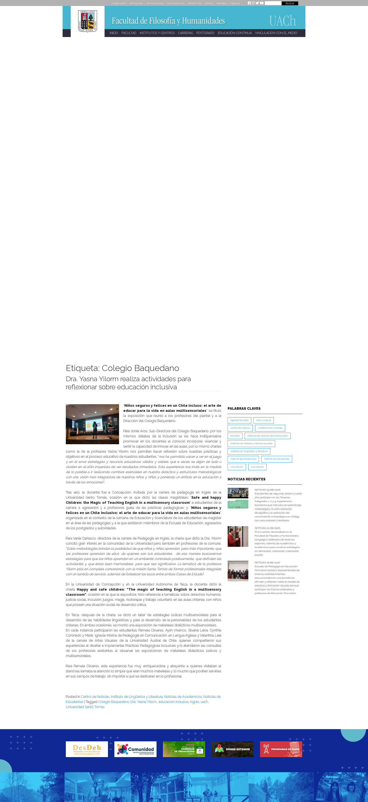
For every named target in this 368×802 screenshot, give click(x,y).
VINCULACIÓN (257, 466)
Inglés (194, 702)
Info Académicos (155, 3)
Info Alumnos (136, 3)
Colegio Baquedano (113, 702)
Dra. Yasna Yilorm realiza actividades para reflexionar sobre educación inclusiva (128, 383)
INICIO (114, 33)
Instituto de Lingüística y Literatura (137, 697)
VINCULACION (236, 466)
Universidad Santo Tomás (85, 707)
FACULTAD (129, 33)
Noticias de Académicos (183, 697)
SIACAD (209, 3)
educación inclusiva (173, 702)
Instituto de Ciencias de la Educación (267, 435)
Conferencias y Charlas (270, 428)
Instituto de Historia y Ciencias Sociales (251, 443)
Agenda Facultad (239, 420)
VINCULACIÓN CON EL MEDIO (276, 33)
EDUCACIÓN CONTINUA (235, 33)
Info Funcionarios (175, 3)
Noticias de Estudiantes (276, 459)
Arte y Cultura (263, 420)
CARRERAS (185, 33)
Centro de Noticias (95, 697)
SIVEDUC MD (194, 3)
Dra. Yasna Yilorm (144, 702)
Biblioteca (222, 3)
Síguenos (235, 3)
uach (204, 702)
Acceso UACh (119, 3)
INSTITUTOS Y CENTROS (157, 33)
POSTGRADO (205, 33)
